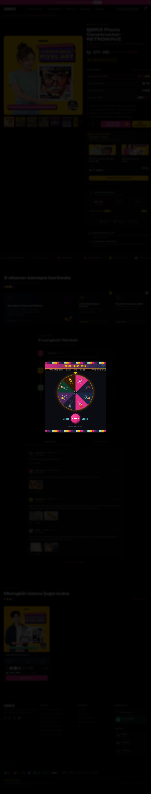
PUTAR (75, 418)
